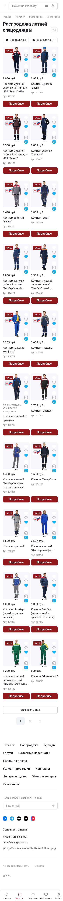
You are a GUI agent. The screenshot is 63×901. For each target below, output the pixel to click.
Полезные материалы (34, 753)
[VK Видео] (33, 818)
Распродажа (29, 745)
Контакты (43, 768)
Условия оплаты (15, 760)
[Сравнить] (26, 70)
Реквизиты (11, 784)
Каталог (9, 745)
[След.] (40, 721)
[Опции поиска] (46, 6)
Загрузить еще (30, 709)
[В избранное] (26, 55)
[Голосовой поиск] (53, 6)
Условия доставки (16, 768)
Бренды (49, 745)
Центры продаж (14, 776)
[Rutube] (26, 818)
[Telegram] (12, 818)
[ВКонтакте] (5, 818)
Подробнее (16, 103)
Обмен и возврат (44, 776)
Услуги (8, 753)
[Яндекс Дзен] (19, 818)
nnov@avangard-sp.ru (15, 842)
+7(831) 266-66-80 (14, 836)
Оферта (39, 865)
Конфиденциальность (16, 865)
